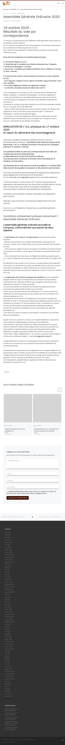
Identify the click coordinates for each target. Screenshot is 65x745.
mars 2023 (8, 607)
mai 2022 (7, 629)
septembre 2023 (9, 592)
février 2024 (8, 579)
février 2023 (8, 609)
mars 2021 (7, 664)
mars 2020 (8, 694)
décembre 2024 (9, 555)
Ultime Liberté (10, 739)
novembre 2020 (9, 674)
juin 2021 (7, 656)
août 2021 (7, 651)
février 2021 (8, 666)
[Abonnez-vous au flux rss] (63, 740)
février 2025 (8, 550)
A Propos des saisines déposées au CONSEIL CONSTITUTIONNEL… (11, 723)
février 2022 (8, 637)
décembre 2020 (9, 671)
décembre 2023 (9, 584)
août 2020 (8, 681)
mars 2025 (8, 547)
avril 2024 (7, 574)
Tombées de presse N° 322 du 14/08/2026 (11, 718)
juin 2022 (7, 627)
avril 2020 (7, 691)
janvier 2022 (8, 639)
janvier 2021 (8, 669)
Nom (9, 474)
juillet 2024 (8, 567)
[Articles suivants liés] (60, 390)
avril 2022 (7, 632)
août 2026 (8, 532)
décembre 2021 (9, 642)
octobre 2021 (8, 646)
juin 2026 (7, 537)
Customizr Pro (12, 742)
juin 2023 (7, 599)
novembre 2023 (9, 587)
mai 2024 (7, 572)
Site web (11, 487)
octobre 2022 (9, 619)
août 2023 (8, 594)
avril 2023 (7, 604)
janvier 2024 (8, 582)
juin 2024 (7, 570)
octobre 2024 (9, 560)
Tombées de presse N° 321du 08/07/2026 (11, 728)
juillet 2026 (8, 535)
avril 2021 (7, 661)
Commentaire (13, 461)
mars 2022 (8, 634)
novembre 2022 (9, 617)
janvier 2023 (8, 612)
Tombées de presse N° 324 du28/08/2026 (11, 710)
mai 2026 (7, 540)
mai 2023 (7, 602)
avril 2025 (7, 545)
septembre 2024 (9, 562)
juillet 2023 (8, 597)
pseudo (7, 21)
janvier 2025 (8, 552)
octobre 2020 (9, 676)
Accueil (5, 9)
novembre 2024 (9, 557)
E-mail (10, 480)
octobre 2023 (9, 589)
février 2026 (8, 542)
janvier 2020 (8, 696)
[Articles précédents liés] (56, 390)
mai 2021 (7, 659)
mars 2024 (8, 577)
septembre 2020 (9, 679)
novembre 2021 (9, 644)
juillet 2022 (8, 624)
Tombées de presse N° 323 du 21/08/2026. (11, 714)
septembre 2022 (9, 622)
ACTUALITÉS (12, 9)
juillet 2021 (7, 654)
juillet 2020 (8, 684)
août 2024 (8, 565)
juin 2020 (7, 686)
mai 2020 (7, 689)
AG (18, 9)
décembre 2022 (9, 614)
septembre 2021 (9, 649)
